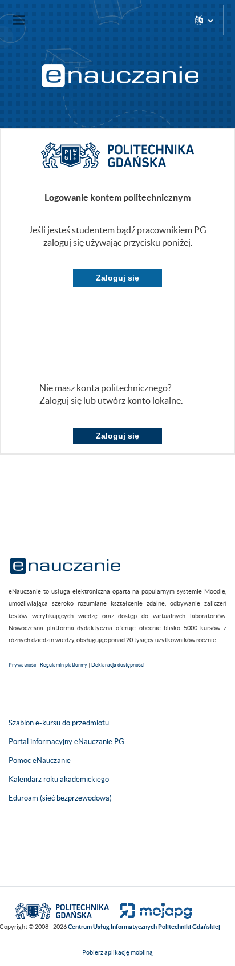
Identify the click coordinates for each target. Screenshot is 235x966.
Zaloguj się (117, 277)
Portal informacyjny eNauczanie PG (66, 741)
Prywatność (22, 665)
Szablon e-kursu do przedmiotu (59, 723)
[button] (204, 20)
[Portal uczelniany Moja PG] (151, 910)
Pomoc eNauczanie (40, 760)
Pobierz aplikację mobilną (117, 952)
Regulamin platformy (63, 665)
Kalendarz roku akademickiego (59, 779)
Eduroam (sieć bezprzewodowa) (60, 798)
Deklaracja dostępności (117, 665)
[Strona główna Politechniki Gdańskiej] (62, 910)
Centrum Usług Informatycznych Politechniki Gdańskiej (144, 926)
